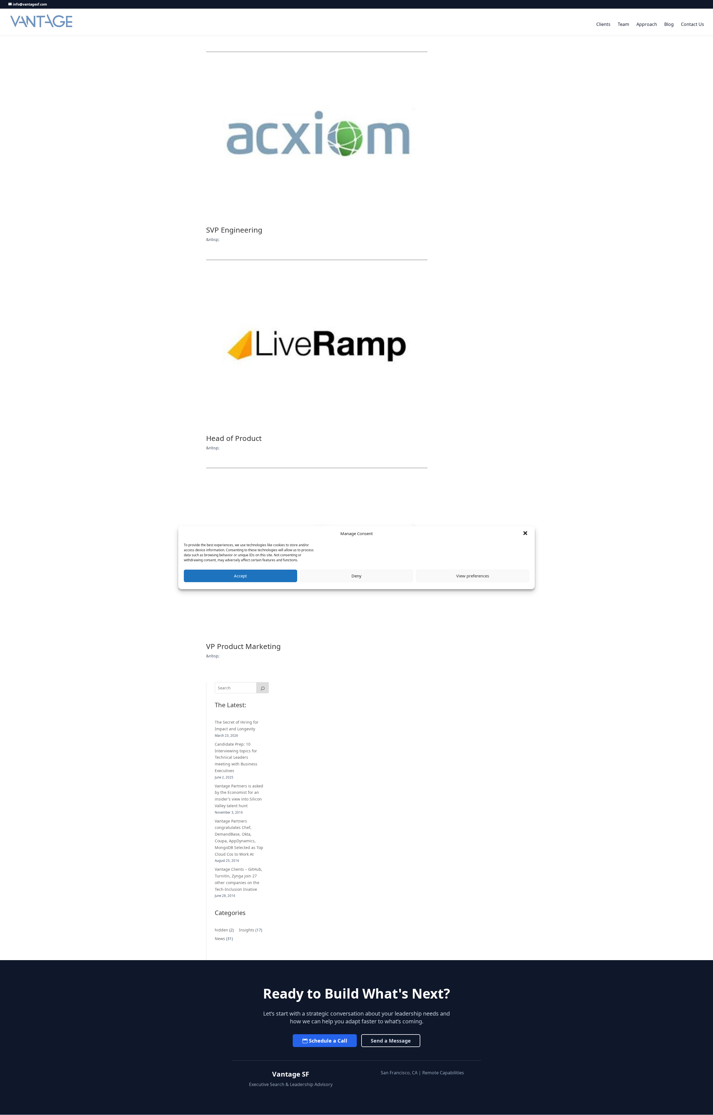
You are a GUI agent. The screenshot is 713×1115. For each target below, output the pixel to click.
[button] (525, 533)
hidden (221, 930)
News (220, 938)
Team (623, 24)
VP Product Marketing (243, 646)
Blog (669, 24)
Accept (240, 576)
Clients (603, 24)
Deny (356, 576)
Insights (246, 930)
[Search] (262, 687)
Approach (646, 24)
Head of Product (234, 438)
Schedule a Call (328, 1040)
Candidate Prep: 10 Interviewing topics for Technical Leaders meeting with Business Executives (236, 757)
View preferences (472, 576)
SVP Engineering (234, 230)
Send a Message (391, 1040)
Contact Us (692, 24)
